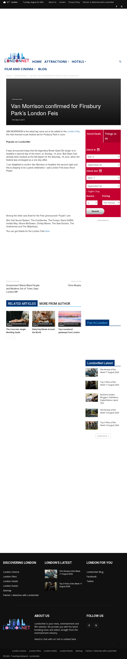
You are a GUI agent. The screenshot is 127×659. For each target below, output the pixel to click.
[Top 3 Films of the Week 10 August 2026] (91, 425)
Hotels (78, 61)
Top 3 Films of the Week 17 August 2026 (109, 383)
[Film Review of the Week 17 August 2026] (91, 372)
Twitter (90, 581)
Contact (62, 2)
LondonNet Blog (95, 571)
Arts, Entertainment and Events (16, 324)
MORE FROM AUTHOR (54, 303)
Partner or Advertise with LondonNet (98, 2)
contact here (69, 639)
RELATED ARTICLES (22, 303)
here (47, 231)
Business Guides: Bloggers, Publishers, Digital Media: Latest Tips (109, 398)
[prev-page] (8, 337)
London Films (10, 576)
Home (37, 61)
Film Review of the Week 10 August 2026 (109, 411)
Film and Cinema (18, 69)
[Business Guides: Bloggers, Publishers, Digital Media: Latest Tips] (91, 397)
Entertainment (21, 75)
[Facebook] (116, 6)
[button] (120, 61)
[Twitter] (121, 6)
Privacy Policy (74, 2)
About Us (52, 2)
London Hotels (10, 581)
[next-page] (13, 337)
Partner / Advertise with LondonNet (21, 595)
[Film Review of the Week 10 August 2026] (91, 413)
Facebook (91, 576)
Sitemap (7, 590)
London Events (10, 585)
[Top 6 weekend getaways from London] (69, 319)
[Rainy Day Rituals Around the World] (43, 319)
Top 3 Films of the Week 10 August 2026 (109, 424)
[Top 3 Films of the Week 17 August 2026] (91, 385)
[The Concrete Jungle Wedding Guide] (17, 319)
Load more (102, 436)
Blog (42, 69)
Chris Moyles (74, 285)
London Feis (73, 131)
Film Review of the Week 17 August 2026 (109, 371)
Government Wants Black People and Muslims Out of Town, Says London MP (22, 288)
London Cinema (11, 571)
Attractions (55, 61)
